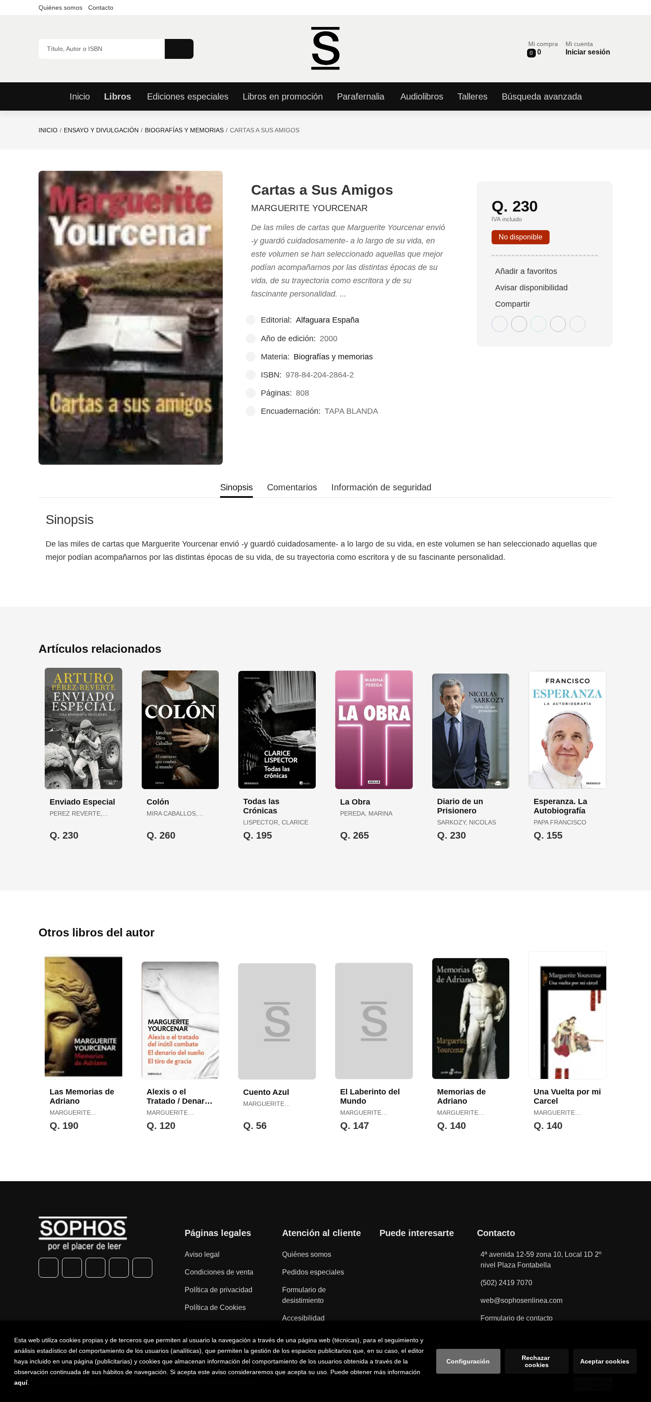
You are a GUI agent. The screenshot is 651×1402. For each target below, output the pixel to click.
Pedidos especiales (313, 1272)
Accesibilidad (303, 1318)
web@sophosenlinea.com (521, 1300)
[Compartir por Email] (558, 324)
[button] (543, 48)
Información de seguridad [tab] (381, 487)
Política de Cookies (215, 1307)
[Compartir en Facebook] (500, 324)
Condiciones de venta (219, 1272)
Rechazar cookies (536, 1361)
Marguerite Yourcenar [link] (309, 208)
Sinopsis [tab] (236, 487)
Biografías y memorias (184, 130)
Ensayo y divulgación (101, 130)
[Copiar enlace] (577, 324)
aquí (20, 1382)
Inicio (48, 130)
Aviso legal (202, 1254)
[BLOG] (142, 1268)
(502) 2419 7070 (506, 1282)
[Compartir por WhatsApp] (538, 324)
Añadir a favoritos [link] (526, 271)
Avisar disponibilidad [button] (531, 287)
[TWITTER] (72, 1268)
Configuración (468, 1361)
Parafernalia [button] (360, 96)
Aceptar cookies (604, 1361)
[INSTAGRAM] (95, 1268)
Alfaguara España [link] (327, 320)
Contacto (100, 7)
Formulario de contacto (516, 1318)
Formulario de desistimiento (304, 1295)
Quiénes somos (60, 7)
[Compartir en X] (519, 324)
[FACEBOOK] (48, 1268)
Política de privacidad (218, 1290)
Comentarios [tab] (292, 487)
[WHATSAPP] (119, 1268)
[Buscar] (179, 49)
